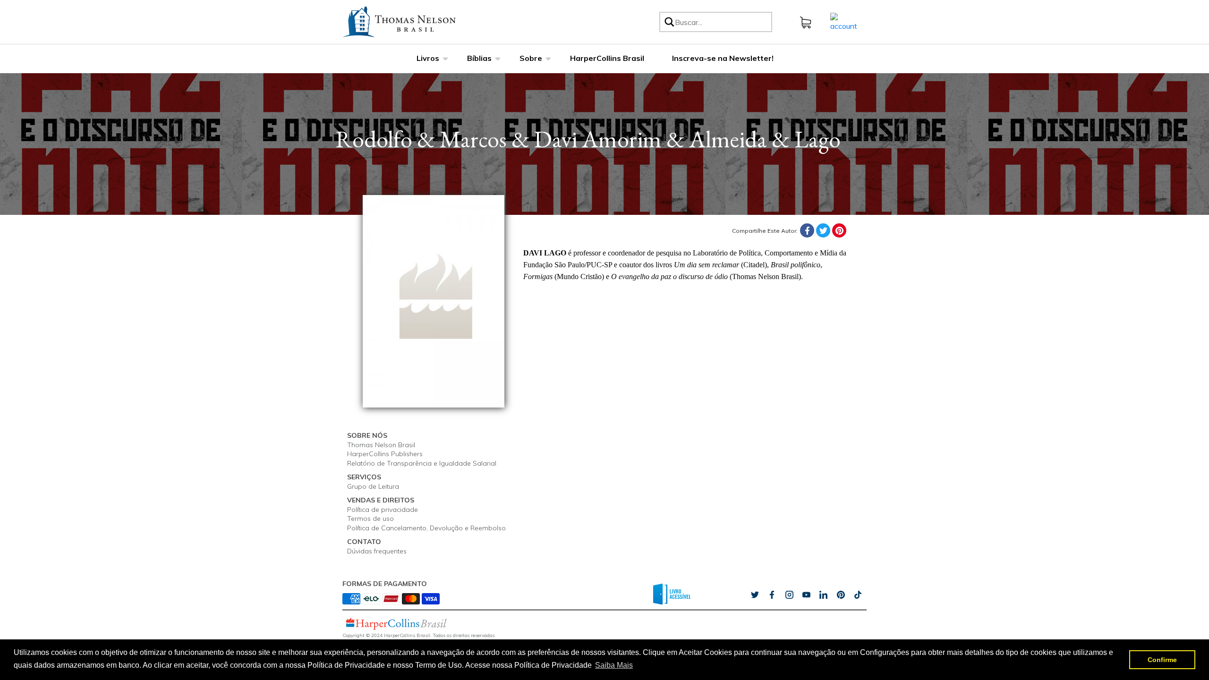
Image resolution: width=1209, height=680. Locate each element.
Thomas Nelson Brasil (381, 445)
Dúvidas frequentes (377, 551)
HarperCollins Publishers (385, 454)
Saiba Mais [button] (614, 665)
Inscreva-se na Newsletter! (723, 58)
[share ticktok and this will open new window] (840, 595)
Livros (428, 58)
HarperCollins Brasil (607, 58)
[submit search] (669, 22)
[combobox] (722, 22)
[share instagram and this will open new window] (789, 595)
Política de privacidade (382, 509)
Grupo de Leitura (373, 486)
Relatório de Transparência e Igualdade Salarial (421, 463)
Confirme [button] (1162, 659)
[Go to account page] (843, 21)
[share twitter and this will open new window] (755, 595)
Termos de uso (370, 518)
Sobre (530, 58)
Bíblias (479, 58)
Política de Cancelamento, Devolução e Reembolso (426, 528)
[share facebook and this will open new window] (772, 595)
